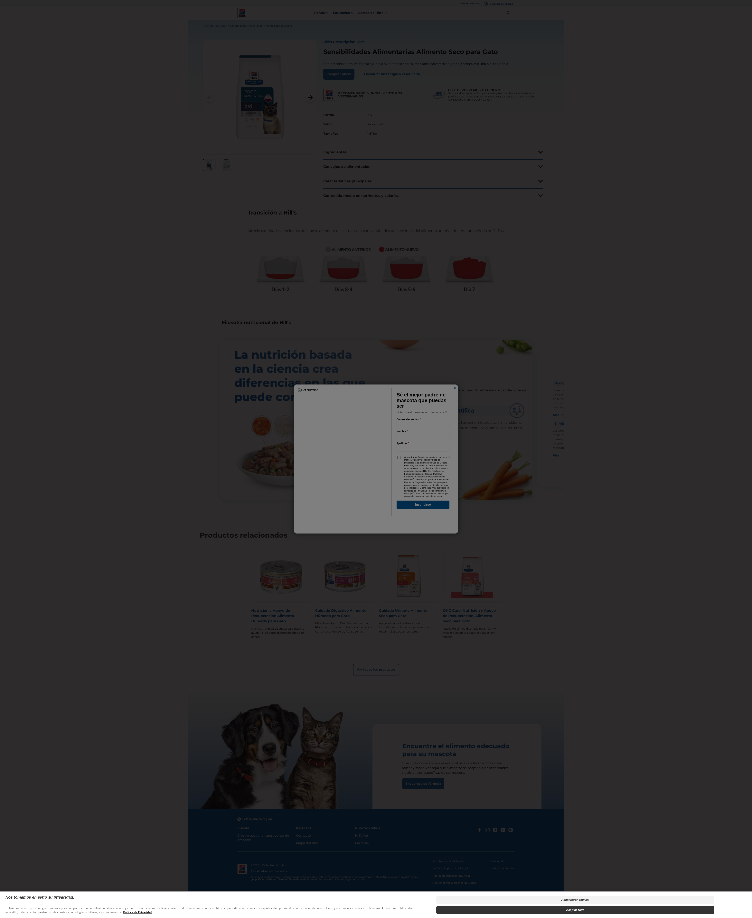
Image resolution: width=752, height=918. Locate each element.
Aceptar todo (575, 910)
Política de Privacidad (137, 912)
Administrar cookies (575, 899)
